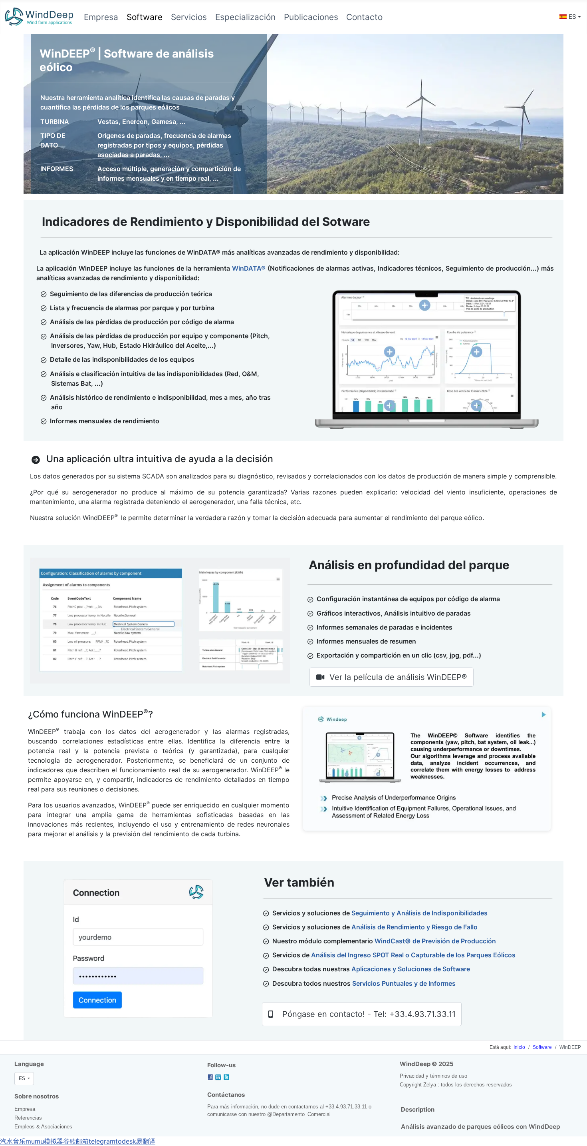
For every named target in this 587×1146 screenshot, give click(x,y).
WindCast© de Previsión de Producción (435, 941)
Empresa (101, 17)
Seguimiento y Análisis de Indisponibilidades (419, 913)
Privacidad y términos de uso (433, 1076)
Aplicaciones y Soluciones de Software (410, 969)
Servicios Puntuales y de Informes (404, 983)
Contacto (364, 17)
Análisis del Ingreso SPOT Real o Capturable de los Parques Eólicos (413, 955)
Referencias (28, 1118)
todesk (125, 1141)
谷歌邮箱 (76, 1141)
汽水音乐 (13, 1141)
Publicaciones (311, 17)
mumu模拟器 (44, 1141)
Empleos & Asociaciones (43, 1127)
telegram (102, 1141)
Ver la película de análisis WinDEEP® (398, 677)
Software (145, 17)
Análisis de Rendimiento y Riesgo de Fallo (414, 927)
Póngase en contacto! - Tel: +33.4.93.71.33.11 (369, 1014)
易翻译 (145, 1141)
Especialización (245, 17)
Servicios (189, 17)
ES (572, 16)
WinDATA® (249, 268)
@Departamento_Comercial (299, 1114)
